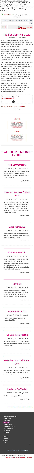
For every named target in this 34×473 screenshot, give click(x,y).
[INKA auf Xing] (21, 20)
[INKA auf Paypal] (26, 20)
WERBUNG (17, 119)
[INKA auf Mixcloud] (16, 20)
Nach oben (17, 444)
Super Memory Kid (17, 227)
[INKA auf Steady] (28, 21)
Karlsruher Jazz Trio (17, 252)
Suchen (31, 23)
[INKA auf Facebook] (5, 20)
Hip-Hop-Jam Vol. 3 (17, 311)
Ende (23, 106)
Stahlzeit (17, 284)
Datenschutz (29, 457)
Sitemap (17, 457)
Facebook (10, 101)
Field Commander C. (17, 164)
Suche (12, 457)
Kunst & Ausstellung (9, 426)
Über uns (5, 436)
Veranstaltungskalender (9, 416)
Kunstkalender (7, 418)
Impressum (22, 457)
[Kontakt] (3, 20)
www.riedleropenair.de (8, 98)
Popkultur (10, 168)
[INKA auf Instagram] (10, 20)
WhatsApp (6, 101)
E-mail (3, 101)
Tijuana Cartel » (18, 106)
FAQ (4, 442)
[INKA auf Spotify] (13, 20)
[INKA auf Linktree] (31, 21)
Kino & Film (6, 430)
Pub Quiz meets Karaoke (17, 334)
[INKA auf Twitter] (7, 21)
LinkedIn (20, 101)
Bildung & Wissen (8, 428)
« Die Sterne (9, 106)
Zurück (17, 109)
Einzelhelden (6, 420)
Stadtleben (6, 432)
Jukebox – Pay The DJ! (17, 389)
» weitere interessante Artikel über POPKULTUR (20, 407)
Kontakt (5, 438)
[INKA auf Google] (19, 20)
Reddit (17, 101)
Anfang (3, 106)
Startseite (7, 457)
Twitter (13, 101)
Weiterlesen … (26, 181)
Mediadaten (6, 440)
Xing (24, 101)
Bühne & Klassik (7, 424)
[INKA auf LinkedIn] (24, 20)
